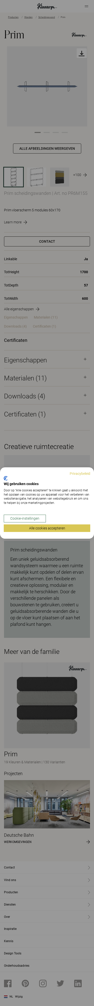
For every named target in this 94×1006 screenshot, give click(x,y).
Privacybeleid (80, 474)
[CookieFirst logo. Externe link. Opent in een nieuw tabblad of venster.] (6, 478)
